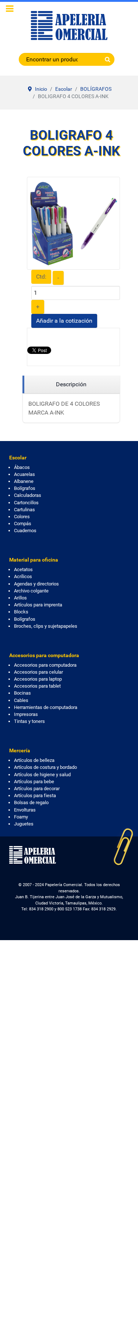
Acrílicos (23, 576)
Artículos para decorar (37, 788)
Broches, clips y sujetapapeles (45, 626)
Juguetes (23, 824)
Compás (22, 523)
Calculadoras (27, 495)
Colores (22, 516)
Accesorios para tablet (37, 686)
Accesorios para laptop (38, 679)
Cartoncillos (26, 502)
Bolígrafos (24, 488)
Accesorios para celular (38, 672)
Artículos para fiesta (35, 795)
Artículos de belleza (34, 760)
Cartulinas (24, 509)
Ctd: (41, 276)
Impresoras (26, 714)
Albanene (23, 481)
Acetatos (23, 569)
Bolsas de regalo (31, 802)
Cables (21, 700)
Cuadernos (25, 530)
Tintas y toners (29, 721)
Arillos (20, 598)
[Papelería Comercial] (69, 25)
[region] (71, 385)
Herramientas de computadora (45, 707)
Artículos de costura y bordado (45, 767)
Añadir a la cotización (64, 320)
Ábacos (22, 467)
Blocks (21, 612)
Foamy (21, 817)
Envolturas (25, 810)
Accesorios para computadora (45, 665)
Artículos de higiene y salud (42, 774)
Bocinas (22, 693)
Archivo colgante (31, 591)
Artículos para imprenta (38, 605)
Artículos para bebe (34, 781)
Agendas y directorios (36, 584)
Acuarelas (24, 474)
